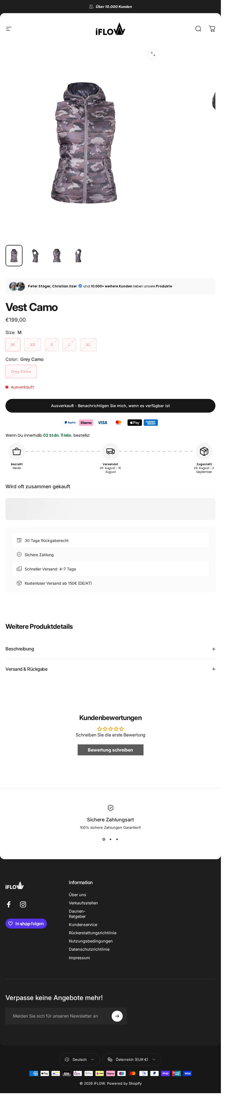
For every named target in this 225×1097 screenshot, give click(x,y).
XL (88, 344)
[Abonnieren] (117, 1016)
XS (32, 344)
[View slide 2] (110, 839)
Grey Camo (21, 371)
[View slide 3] (117, 839)
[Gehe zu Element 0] (13, 255)
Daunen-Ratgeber (77, 914)
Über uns (77, 894)
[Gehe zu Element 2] (35, 255)
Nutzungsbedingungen (91, 941)
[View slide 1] (104, 839)
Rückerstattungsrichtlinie (92, 932)
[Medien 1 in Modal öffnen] (153, 53)
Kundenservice (83, 924)
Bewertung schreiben (110, 750)
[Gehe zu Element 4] (78, 255)
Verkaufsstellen (83, 903)
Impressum (79, 957)
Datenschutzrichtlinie (89, 949)
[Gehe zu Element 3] (56, 255)
